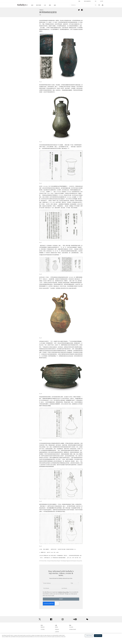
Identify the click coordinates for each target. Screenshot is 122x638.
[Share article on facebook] (82, 10)
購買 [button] (32, 5)
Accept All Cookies (98, 635)
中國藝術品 (41, 9)
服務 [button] (55, 5)
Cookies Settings (89, 635)
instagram (63, 619)
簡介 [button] (95, 1)
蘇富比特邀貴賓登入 (87, 1)
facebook (51, 619)
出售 (45, 5)
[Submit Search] (95, 5)
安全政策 (71, 627)
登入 (79, 1)
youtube (75, 619)
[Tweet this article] (79, 10)
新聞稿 (56, 627)
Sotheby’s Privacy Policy (63, 592)
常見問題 (43, 629)
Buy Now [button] (38, 5)
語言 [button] (101, 1)
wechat (87, 619)
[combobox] (83, 5)
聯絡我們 (43, 627)
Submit (61, 599)
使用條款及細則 (72, 629)
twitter (40, 619)
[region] (61, 635)
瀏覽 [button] (50, 5)
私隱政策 (57, 629)
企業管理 (57, 631)
